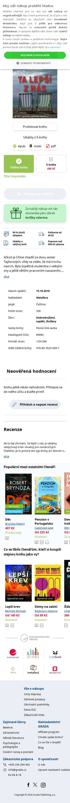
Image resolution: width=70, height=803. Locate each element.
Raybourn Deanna (46, 611)
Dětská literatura (13, 738)
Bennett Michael (15, 611)
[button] (35, 63)
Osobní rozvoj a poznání (18, 752)
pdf (53, 146)
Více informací (52, 47)
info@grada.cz (17, 769)
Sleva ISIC (30, 709)
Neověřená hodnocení (31, 371)
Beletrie (8, 727)
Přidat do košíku (39, 193)
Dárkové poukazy (34, 699)
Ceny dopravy (32, 694)
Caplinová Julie (44, 528)
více (6, 276)
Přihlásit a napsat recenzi (39, 404)
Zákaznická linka (34, 715)
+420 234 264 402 (19, 764)
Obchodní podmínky (36, 704)
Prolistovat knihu (35, 127)
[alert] (35, 34)
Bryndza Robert (15, 524)
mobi (37, 146)
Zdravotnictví (11, 732)
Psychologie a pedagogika (11, 744)
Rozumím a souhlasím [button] (35, 55)
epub (21, 146)
